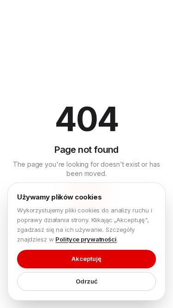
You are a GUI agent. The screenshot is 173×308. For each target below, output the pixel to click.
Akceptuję (86, 258)
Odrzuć (87, 281)
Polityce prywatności (85, 239)
